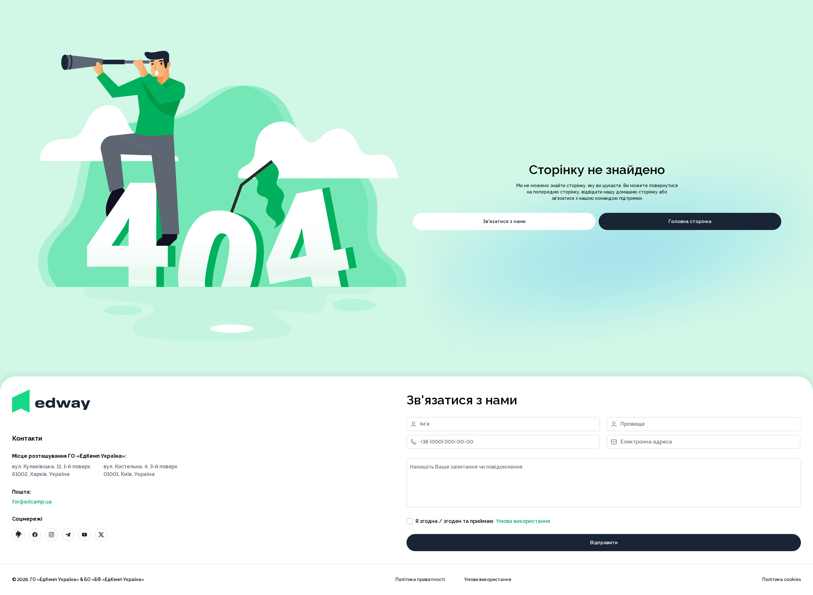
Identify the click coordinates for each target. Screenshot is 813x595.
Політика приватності (420, 579)
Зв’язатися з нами (504, 221)
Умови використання (523, 521)
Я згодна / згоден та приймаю (482, 521)
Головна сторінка (690, 221)
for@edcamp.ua (32, 502)
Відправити (604, 542)
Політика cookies (781, 579)
